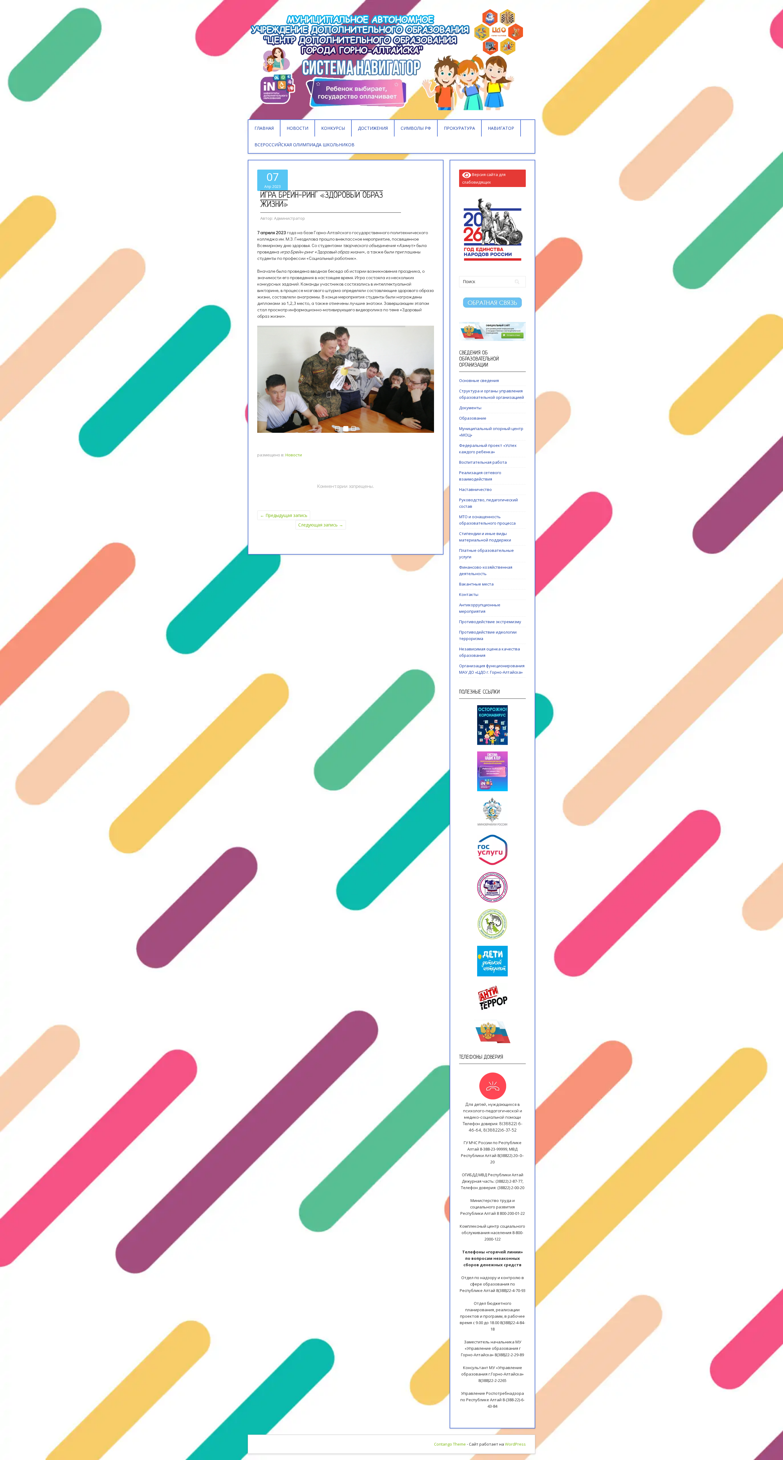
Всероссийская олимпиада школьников (304, 145)
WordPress (515, 1444)
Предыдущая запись (283, 515)
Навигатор (501, 128)
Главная (264, 128)
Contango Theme (450, 1444)
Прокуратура (459, 128)
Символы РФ (416, 128)
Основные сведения (479, 380)
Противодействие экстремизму (490, 621)
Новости (297, 128)
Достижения (373, 128)
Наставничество (475, 489)
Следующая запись (320, 525)
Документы (470, 407)
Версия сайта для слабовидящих (484, 178)
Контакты (468, 594)
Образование (472, 418)
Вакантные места (476, 584)
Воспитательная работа (483, 462)
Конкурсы (333, 128)
